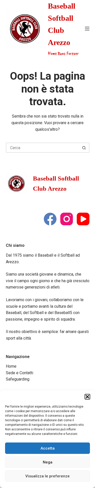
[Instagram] (66, 219)
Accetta (48, 448)
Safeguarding (17, 379)
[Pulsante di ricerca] (84, 148)
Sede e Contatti (19, 372)
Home (11, 366)
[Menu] (87, 28)
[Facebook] (50, 219)
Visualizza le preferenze (47, 476)
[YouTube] (83, 219)
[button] (87, 396)
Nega (47, 462)
